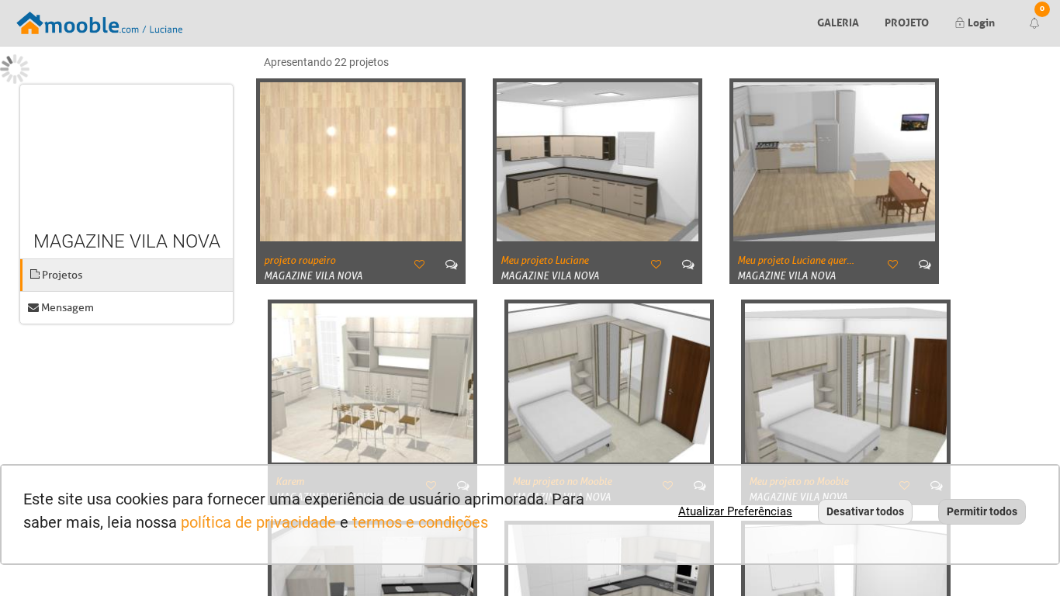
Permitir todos (982, 511)
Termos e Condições (420, 522)
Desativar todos (865, 511)
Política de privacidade (258, 522)
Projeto (907, 20)
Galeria (838, 20)
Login (980, 20)
